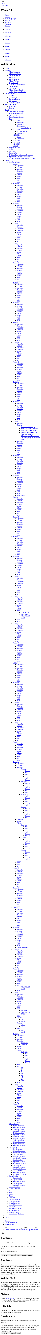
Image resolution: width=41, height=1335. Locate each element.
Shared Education (14, 1189)
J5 (21, 1070)
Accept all (12, 1255)
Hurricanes (24, 1043)
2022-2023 (16, 140)
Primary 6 (16, 283)
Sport (10, 1192)
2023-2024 (16, 142)
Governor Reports (14, 99)
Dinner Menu (13, 115)
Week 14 (27, 778)
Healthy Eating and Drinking (18, 92)
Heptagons (24, 794)
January (19, 173)
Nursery (15, 164)
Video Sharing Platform (16, 1214)
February (19, 175)
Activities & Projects (19, 1152)
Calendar (11, 108)
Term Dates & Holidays (16, 111)
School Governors (14, 79)
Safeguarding (13, 101)
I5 (21, 1071)
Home (7, 15)
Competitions (21, 126)
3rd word (8, 36)
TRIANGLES (25, 616)
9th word (7, 56)
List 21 (23, 1019)
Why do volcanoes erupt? (29, 430)
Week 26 (27, 836)
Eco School (12, 88)
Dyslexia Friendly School (17, 84)
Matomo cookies (11, 1298)
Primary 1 (16, 184)
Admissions (12, 151)
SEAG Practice (21, 495)
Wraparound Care (14, 147)
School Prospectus (14, 72)
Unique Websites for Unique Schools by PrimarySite (21, 1230)
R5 (22, 1075)
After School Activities (16, 113)
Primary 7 (16, 302)
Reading (11, 1196)
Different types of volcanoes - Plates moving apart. (30, 433)
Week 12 (27, 774)
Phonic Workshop (22, 947)
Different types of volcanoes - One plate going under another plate (30, 437)
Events (19, 137)
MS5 (22, 1080)
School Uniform (14, 81)
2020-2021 (16, 135)
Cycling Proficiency (15, 1201)
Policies (11, 95)
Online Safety (13, 153)
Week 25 (27, 834)
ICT (10, 1190)
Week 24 (27, 832)
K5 (22, 1073)
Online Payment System (16, 117)
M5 (22, 1077)
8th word (7, 53)
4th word (7, 39)
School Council (14, 1124)
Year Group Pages (10, 19)
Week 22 (27, 828)
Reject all (4, 1255)
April (18, 178)
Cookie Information (11, 1223)
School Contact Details (16, 90)
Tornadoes (24, 1044)
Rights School (13, 83)
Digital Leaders (13, 1176)
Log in (3, 3)
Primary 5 (8, 20)
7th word (7, 50)
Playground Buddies (15, 1208)
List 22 (23, 1021)
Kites (18, 1028)
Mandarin (12, 1198)
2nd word (8, 33)
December (20, 171)
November (8, 22)
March (19, 176)
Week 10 (27, 771)
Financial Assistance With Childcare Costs (22, 158)
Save (18, 1333)
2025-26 (15, 146)
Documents (20, 124)
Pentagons (8, 24)
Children (7, 17)
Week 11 (7, 26)
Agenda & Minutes (19, 1127)
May (18, 180)
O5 (22, 1068)
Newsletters (12, 106)
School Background (15, 74)
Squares (23, 807)
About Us (8, 70)
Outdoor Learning (14, 1199)
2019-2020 (16, 129)
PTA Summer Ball (22, 131)
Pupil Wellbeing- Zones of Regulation (21, 155)
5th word (7, 43)
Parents (7, 110)
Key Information (10, 93)
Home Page (4, 5)
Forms (11, 149)
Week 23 (27, 830)
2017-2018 (16, 120)
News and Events (10, 104)
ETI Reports (13, 97)
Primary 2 (16, 203)
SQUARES (24, 614)
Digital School (13, 86)
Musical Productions (15, 1205)
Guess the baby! (26, 128)
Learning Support (14, 102)
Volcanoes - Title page (28, 427)
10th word (8, 60)
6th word (7, 46)
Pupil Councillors (18, 1125)
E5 (21, 1079)
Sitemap (7, 1221)
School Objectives (14, 75)
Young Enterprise (14, 1203)
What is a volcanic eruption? (30, 428)
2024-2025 (16, 144)
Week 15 (27, 780)
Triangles (23, 769)
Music (11, 1194)
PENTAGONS (25, 612)
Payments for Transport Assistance (19, 156)
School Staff (13, 77)
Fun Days (12, 1207)
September (20, 165)
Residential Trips (14, 1210)
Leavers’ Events (14, 1212)
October (19, 167)
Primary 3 (16, 223)
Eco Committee (14, 1147)
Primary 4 (16, 243)
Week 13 (27, 776)
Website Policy (9, 1224)
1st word (7, 29)
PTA (10, 119)
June (18, 182)
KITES (23, 618)
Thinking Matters (14, 1187)
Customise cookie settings (24, 1255)
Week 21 (27, 826)
